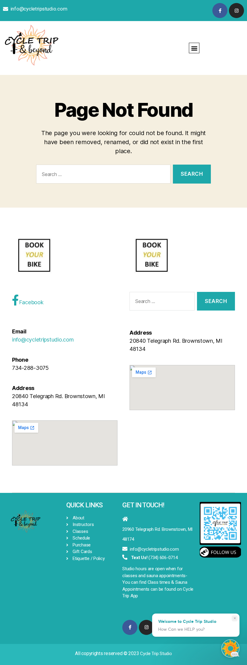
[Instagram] (236, 10)
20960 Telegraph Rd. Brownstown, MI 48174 (157, 534)
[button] (194, 48)
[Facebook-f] (219, 10)
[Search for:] (102, 175)
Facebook (31, 302)
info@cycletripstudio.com (39, 9)
